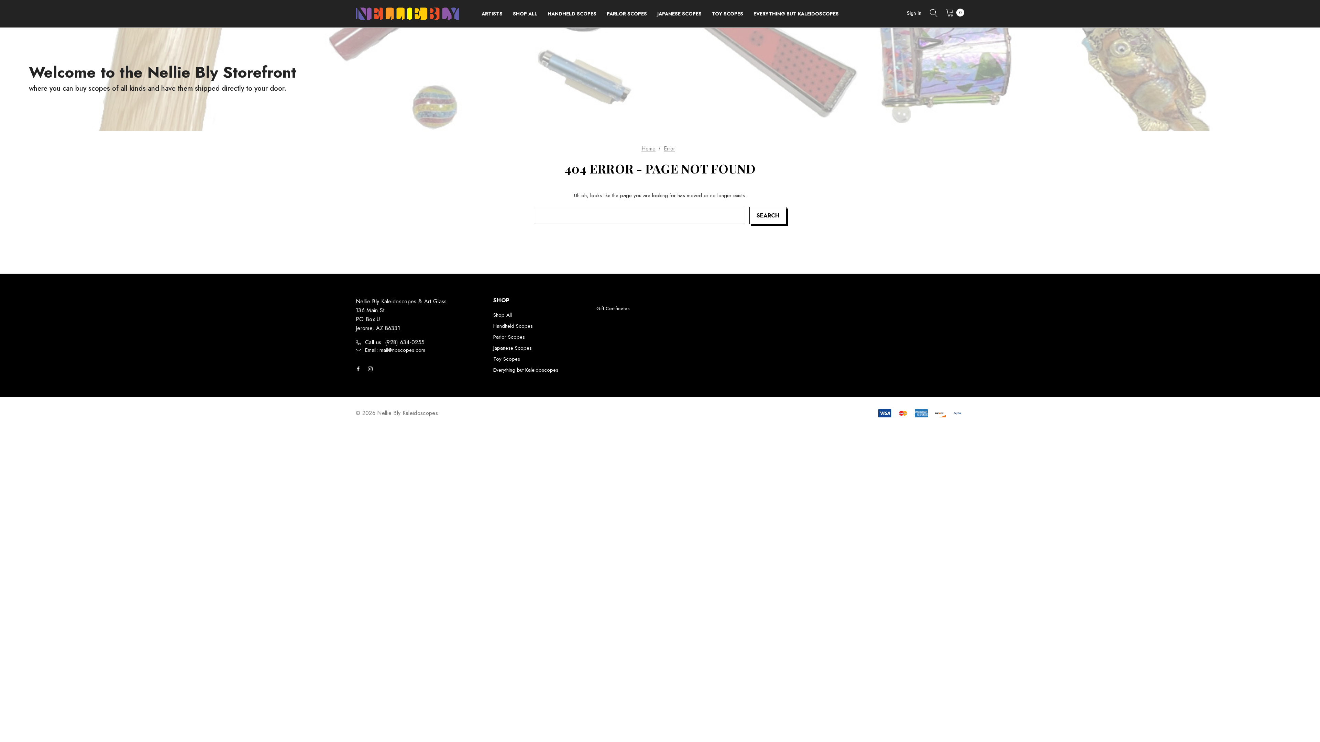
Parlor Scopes (509, 337)
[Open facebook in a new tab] (359, 368)
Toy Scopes (506, 359)
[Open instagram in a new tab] (371, 368)
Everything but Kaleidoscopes (525, 370)
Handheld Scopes (513, 326)
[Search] (934, 14)
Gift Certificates (613, 308)
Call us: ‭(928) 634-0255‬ (395, 342)
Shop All (502, 315)
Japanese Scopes (512, 348)
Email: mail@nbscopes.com (395, 350)
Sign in (914, 13)
